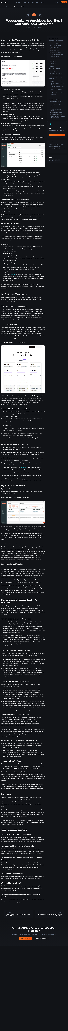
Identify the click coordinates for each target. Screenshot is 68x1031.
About (42, 2)
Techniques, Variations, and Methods (56, 65)
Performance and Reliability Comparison (56, 80)
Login (57, 2)
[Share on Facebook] (56, 160)
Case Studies (26, 2)
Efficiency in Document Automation (57, 54)
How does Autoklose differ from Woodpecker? (57, 105)
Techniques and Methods (55, 50)
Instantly (13, 274)
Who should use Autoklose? (56, 114)
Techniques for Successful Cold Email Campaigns (56, 93)
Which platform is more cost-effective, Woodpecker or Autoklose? (56, 109)
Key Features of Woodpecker (56, 43)
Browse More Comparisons (41, 938)
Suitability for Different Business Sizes (57, 87)
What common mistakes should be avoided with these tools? (57, 117)
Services (18, 2)
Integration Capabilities (55, 56)
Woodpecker (6, 92)
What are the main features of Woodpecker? (56, 102)
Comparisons (9, 6)
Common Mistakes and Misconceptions (55, 48)
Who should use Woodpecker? (56, 112)
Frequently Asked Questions (55, 99)
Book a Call (63, 2)
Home (2, 6)
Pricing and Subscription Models (57, 58)
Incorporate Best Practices (55, 96)
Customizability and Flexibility (56, 75)
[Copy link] (58, 160)
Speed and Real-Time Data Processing (55, 70)
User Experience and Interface (56, 73)
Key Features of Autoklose (55, 45)
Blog (37, 2)
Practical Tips (53, 63)
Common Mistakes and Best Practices (56, 90)
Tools (33, 2)
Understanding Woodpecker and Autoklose (56, 41)
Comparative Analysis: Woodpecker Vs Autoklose (56, 77)
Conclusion (51, 97)
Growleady (23, 467)
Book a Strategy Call (25, 938)
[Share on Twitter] (50, 160)
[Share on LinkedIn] (53, 160)
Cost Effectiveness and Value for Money (57, 84)
